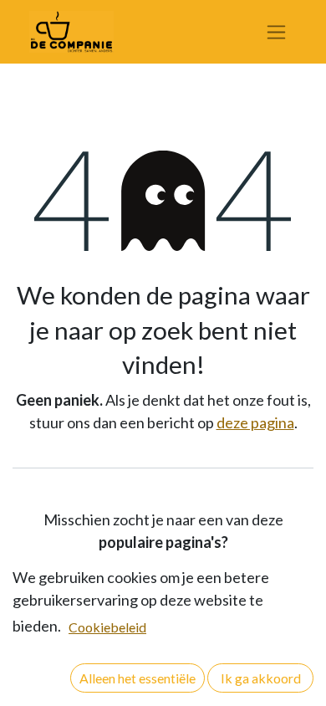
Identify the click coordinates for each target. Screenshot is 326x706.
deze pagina (255, 422)
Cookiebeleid (107, 627)
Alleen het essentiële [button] (137, 678)
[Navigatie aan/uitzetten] (276, 32)
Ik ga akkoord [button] (261, 678)
